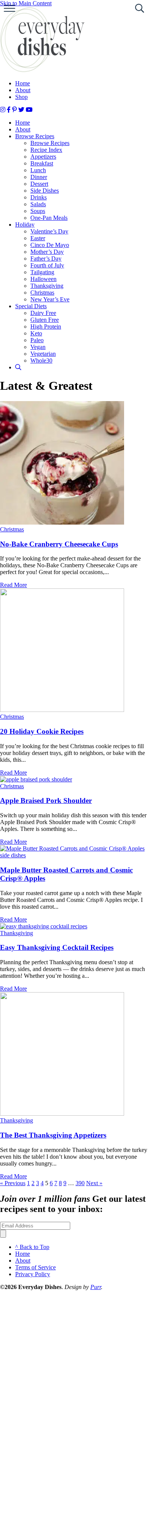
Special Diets (31, 306)
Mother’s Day (47, 252)
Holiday (25, 224)
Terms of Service (35, 1267)
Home (22, 83)
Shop (21, 97)
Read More (13, 585)
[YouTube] (29, 110)
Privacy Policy (32, 1274)
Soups (37, 211)
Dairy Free (43, 313)
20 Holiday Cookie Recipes (41, 731)
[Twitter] (21, 110)
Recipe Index (46, 150)
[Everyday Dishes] (42, 70)
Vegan (38, 347)
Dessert (39, 184)
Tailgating (42, 272)
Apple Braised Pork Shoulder (46, 800)
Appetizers (43, 156)
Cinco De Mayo (49, 245)
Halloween (43, 279)
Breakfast (41, 163)
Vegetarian (43, 353)
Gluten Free (44, 319)
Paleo (37, 340)
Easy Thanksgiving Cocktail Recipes (56, 947)
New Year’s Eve (49, 299)
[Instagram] (2, 110)
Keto (36, 333)
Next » (94, 1183)
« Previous (12, 1183)
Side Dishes (44, 190)
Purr (95, 1287)
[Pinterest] (14, 110)
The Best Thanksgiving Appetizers (53, 1135)
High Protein (45, 326)
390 (80, 1183)
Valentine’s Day (49, 231)
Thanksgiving (46, 286)
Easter (37, 238)
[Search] (18, 367)
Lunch (38, 170)
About (22, 90)
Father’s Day (45, 258)
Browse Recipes (34, 136)
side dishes (13, 855)
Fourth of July (47, 265)
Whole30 (41, 360)
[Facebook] (9, 110)
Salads (38, 204)
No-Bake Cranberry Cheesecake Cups (59, 544)
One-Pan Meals (49, 218)
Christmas (42, 292)
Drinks (38, 197)
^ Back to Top (32, 1247)
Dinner (38, 177)
